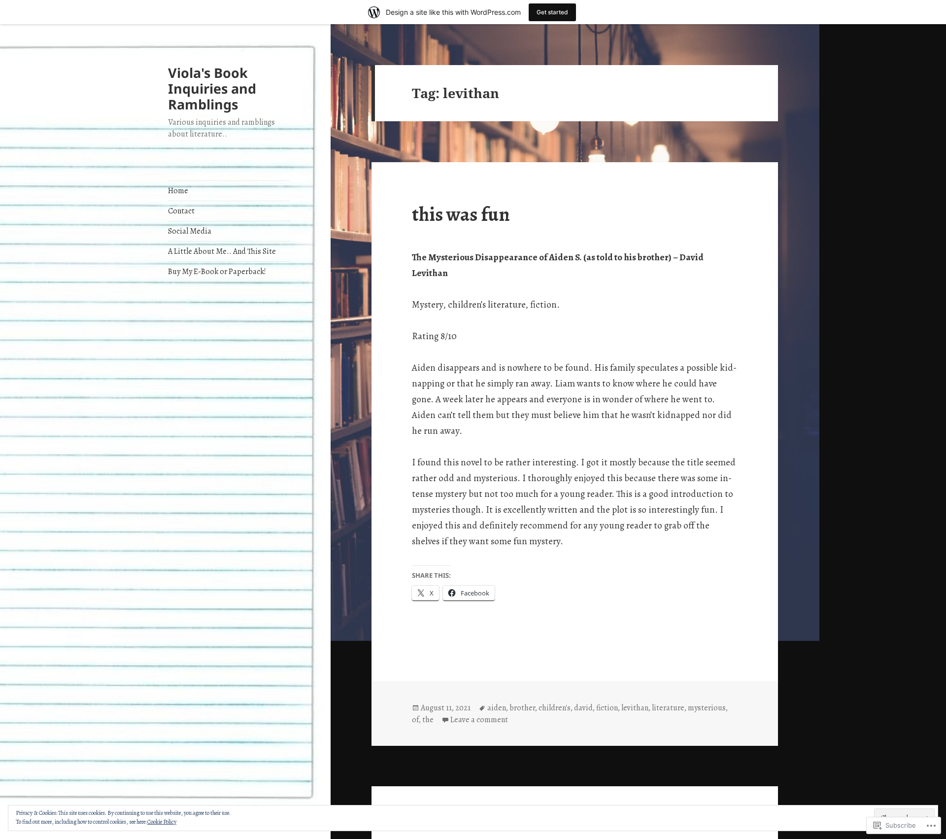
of (415, 719)
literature (668, 707)
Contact (181, 211)
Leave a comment (479, 719)
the (428, 719)
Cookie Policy (161, 822)
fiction (607, 707)
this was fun (461, 214)
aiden (496, 707)
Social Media (189, 231)
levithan (634, 707)
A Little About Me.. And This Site (222, 251)
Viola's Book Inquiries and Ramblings (212, 88)
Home (178, 190)
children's (555, 707)
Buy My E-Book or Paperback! (217, 271)
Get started (552, 12)
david (583, 707)
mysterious (707, 707)
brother (522, 707)
